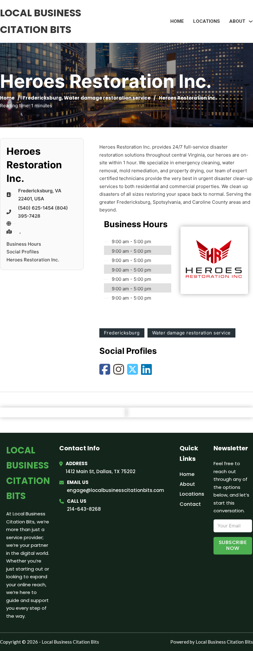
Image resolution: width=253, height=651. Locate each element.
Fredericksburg (42, 98)
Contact (190, 504)
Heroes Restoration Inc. (32, 260)
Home (177, 21)
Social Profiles (22, 252)
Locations (206, 21)
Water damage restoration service (107, 98)
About (187, 484)
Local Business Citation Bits (40, 21)
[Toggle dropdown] (250, 21)
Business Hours (23, 244)
